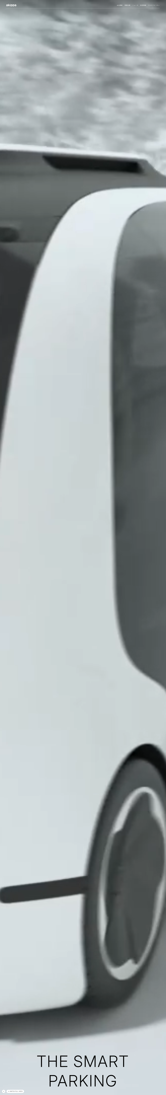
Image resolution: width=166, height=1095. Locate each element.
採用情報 (143, 5)
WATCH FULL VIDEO (16, 1091)
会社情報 (120, 5)
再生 (3, 1091)
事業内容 (127, 5)
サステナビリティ (154, 5)
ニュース (135, 5)
